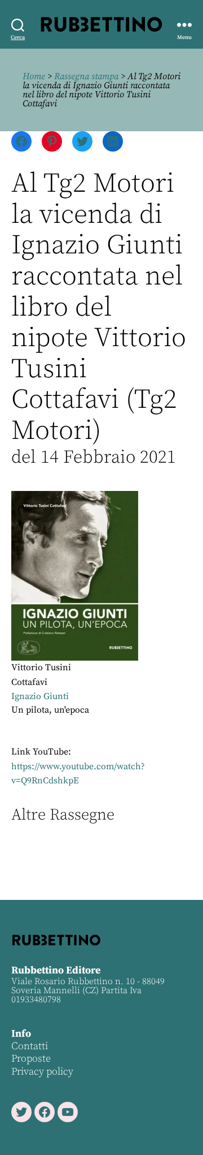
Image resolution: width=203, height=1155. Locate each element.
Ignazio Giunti (40, 696)
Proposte (31, 1058)
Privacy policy (42, 1071)
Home (34, 76)
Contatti (29, 1046)
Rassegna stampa (86, 76)
